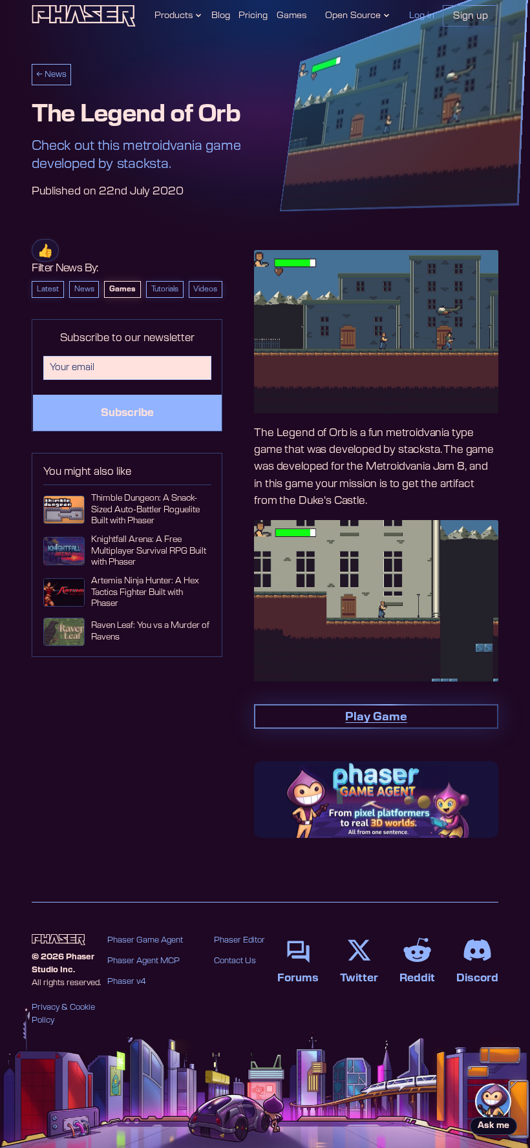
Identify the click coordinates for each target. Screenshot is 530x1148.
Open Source (353, 15)
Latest (48, 289)
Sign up (470, 16)
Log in (421, 15)
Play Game (376, 716)
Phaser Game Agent (145, 940)
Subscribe (127, 413)
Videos (205, 289)
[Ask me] (493, 1101)
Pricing (253, 15)
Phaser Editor (239, 940)
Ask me (493, 1126)
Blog (220, 15)
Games (291, 15)
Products (173, 15)
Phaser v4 (126, 981)
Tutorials (164, 289)
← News (51, 74)
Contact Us (235, 961)
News (84, 289)
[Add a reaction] (45, 250)
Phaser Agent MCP (143, 961)
